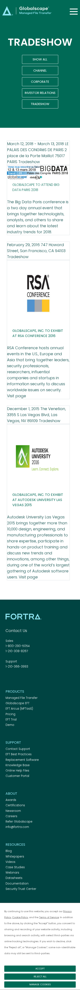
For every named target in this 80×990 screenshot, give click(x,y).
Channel (40, 70)
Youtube (38, 678)
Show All (40, 59)
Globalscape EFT (17, 703)
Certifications (15, 805)
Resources (15, 844)
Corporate (40, 82)
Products (15, 691)
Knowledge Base (18, 765)
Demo (10, 725)
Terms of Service (49, 917)
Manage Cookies (40, 984)
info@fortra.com (17, 827)
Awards (11, 800)
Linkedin (23, 678)
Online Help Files (17, 771)
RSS (30, 678)
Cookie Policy (20, 917)
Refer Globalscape (19, 822)
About (11, 793)
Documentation (17, 884)
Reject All (40, 976)
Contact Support (18, 749)
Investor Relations (40, 93)
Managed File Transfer (22, 698)
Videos (10, 862)
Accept (40, 968)
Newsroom (13, 811)
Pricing (10, 714)
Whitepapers (15, 857)
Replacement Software (22, 760)
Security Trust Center (21, 889)
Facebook (8, 678)
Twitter (15, 678)
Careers (11, 816)
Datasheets (14, 878)
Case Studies (15, 867)
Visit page (16, 396)
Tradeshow (40, 104)
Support (13, 742)
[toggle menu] (74, 12)
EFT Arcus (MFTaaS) (19, 709)
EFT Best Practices (19, 754)
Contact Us (16, 630)
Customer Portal (17, 776)
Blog (9, 851)
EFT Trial (11, 720)
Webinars (12, 873)
